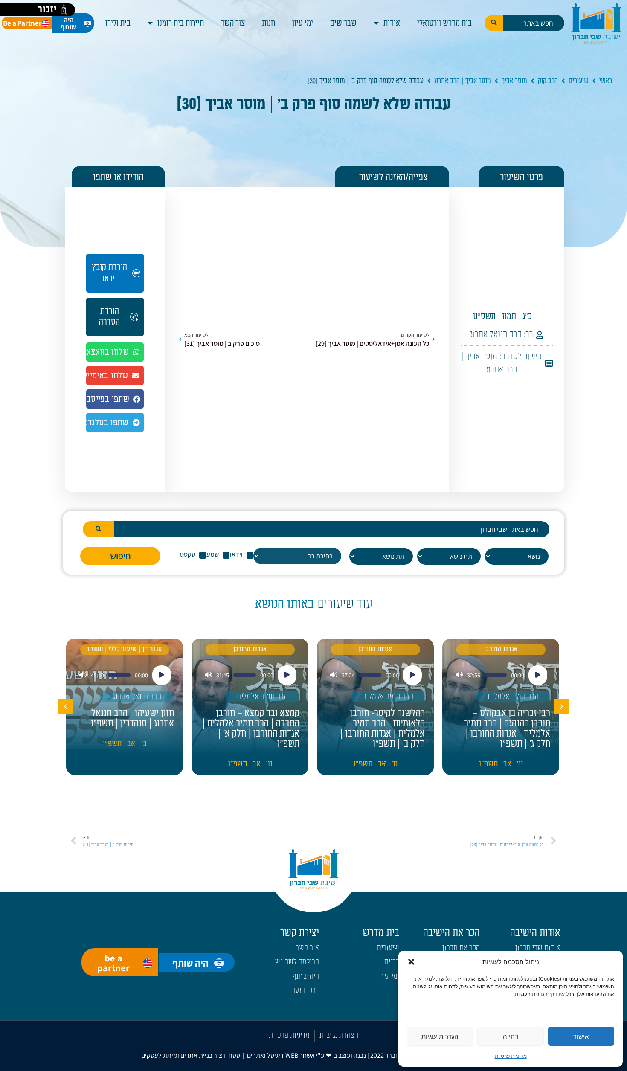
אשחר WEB (300, 1055)
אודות (391, 23)
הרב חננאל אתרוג (496, 334)
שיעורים (579, 81)
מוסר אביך (514, 81)
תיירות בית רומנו (180, 23)
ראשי (605, 81)
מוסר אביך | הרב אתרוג (462, 81)
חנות (268, 23)
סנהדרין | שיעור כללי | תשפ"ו (124, 649)
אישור (581, 1036)
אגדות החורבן (501, 649)
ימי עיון (302, 23)
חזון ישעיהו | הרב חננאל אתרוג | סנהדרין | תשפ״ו (132, 718)
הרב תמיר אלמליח (513, 696)
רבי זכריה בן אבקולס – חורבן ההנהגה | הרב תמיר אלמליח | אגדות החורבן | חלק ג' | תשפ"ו (507, 728)
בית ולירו (118, 23)
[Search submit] (494, 23)
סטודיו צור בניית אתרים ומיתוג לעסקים (190, 1055)
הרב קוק (548, 81)
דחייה (510, 1036)
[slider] (496, 675)
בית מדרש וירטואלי (444, 23)
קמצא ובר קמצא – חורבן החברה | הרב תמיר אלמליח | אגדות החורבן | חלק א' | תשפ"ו (250, 728)
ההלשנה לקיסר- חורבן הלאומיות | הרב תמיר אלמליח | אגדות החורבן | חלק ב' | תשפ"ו (382, 728)
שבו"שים (343, 23)
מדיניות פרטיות (511, 1056)
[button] (411, 962)
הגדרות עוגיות (440, 1036)
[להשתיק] (459, 675)
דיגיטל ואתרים (266, 1055)
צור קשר (233, 23)
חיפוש (120, 556)
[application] (500, 675)
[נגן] (537, 675)
